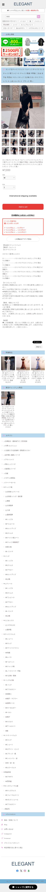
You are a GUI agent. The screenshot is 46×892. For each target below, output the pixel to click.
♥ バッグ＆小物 (9, 680)
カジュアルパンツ (27, 25)
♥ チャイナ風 (8, 487)
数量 (3, 184)
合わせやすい (20, 28)
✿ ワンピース (10, 524)
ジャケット (38, 21)
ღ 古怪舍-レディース (12, 492)
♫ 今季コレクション (10, 446)
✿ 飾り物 (9, 547)
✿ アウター (9, 570)
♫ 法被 (6, 473)
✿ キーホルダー (11, 708)
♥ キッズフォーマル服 (11, 786)
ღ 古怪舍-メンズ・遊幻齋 (14, 496)
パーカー (23, 21)
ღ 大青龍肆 (9, 505)
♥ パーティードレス (10, 735)
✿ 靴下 (8, 717)
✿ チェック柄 (10, 666)
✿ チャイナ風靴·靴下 (12, 542)
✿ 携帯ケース (10, 703)
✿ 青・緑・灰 (10, 763)
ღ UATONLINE (10, 625)
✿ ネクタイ (9, 721)
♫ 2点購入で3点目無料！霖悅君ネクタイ (17, 450)
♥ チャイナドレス (9, 634)
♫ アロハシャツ (9, 459)
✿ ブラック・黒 (11, 754)
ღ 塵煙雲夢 (9, 515)
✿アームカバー (11, 726)
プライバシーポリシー (12, 843)
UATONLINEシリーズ (36, 28)
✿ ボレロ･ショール (12, 800)
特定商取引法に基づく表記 (13, 847)
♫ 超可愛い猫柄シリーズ (12, 455)
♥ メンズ (6, 556)
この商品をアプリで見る (23, 239)
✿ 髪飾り (9, 694)
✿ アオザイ (9, 777)
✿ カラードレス (11, 767)
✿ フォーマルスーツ (12, 795)
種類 (3, 175)
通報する (38, 347)
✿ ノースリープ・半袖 (13, 671)
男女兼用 (6, 25)
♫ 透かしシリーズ (9, 464)
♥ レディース (8, 584)
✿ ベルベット (10, 662)
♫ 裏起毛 (7, 809)
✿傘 (7, 731)
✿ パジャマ (9, 551)
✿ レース (9, 657)
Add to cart (23, 206)
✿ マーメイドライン (12, 648)
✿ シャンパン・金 (11, 758)
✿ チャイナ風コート (12, 538)
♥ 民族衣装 (7, 772)
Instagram (8, 834)
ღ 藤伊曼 (8, 630)
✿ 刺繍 (8, 653)
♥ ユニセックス (9, 620)
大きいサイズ (8, 28)
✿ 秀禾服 (9, 781)
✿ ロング (9, 643)
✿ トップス (9, 519)
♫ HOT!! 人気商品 (9, 478)
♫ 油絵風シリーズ (9, 469)
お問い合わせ (8, 829)
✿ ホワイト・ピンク (12, 749)
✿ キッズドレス (11, 790)
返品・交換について (11, 820)
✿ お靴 (8, 579)
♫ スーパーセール (9, 482)
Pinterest (7, 838)
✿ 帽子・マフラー (11, 698)
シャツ (15, 25)
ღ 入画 (8, 510)
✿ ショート (9, 639)
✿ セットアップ (11, 528)
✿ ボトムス (9, 533)
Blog (5, 824)
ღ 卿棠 (8, 501)
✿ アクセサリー (11, 689)
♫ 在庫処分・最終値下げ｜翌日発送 (15, 441)
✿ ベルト (9, 712)
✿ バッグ (9, 685)
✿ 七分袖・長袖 (11, 675)
